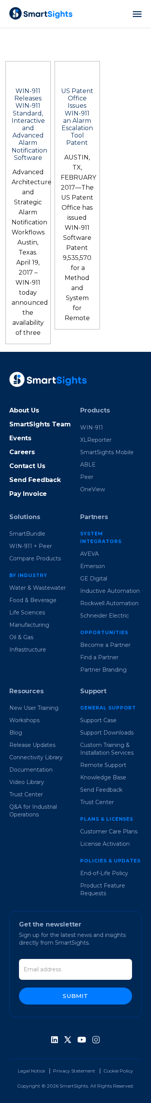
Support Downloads (107, 732)
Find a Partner (99, 657)
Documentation (31, 769)
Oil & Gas (21, 637)
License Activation (105, 843)
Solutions (24, 517)
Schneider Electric (104, 615)
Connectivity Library (36, 757)
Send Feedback (35, 480)
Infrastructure (27, 649)
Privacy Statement (74, 1071)
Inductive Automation (110, 590)
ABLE (88, 464)
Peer (86, 476)
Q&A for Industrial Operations (33, 810)
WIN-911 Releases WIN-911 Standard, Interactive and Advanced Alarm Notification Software (29, 124)
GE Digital (93, 578)
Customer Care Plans (108, 831)
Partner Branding (103, 669)
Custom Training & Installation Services (107, 749)
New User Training (33, 707)
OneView (92, 489)
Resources (26, 691)
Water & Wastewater (37, 587)
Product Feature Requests (102, 889)
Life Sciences (27, 612)
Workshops (24, 720)
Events (20, 438)
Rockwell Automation (109, 603)
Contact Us (27, 466)
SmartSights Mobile (107, 452)
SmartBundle (27, 533)
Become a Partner (105, 644)
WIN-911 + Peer (30, 546)
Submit (75, 995)
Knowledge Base (103, 777)
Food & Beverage (33, 600)
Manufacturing (29, 624)
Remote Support (103, 765)
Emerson (92, 566)
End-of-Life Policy (104, 873)
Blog (15, 732)
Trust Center (26, 794)
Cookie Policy (118, 1071)
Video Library (26, 782)
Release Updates (32, 745)
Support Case (98, 720)
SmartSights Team (39, 424)
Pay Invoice (28, 493)
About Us (24, 410)
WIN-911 (91, 427)
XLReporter (96, 439)
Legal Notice (31, 1071)
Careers (22, 452)
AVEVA (89, 553)
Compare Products (35, 558)
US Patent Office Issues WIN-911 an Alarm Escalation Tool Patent (77, 116)
